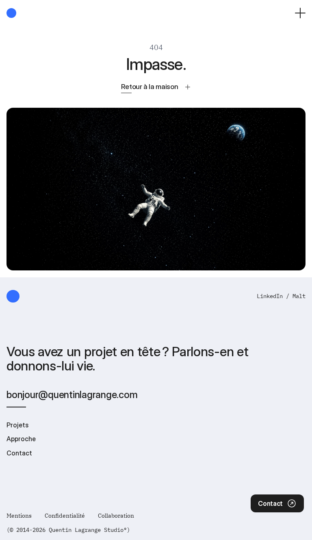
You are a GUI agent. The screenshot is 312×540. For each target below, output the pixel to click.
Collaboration (116, 515)
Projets (17, 425)
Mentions (19, 515)
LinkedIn (270, 296)
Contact (19, 453)
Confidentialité (65, 515)
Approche (21, 439)
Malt (299, 296)
